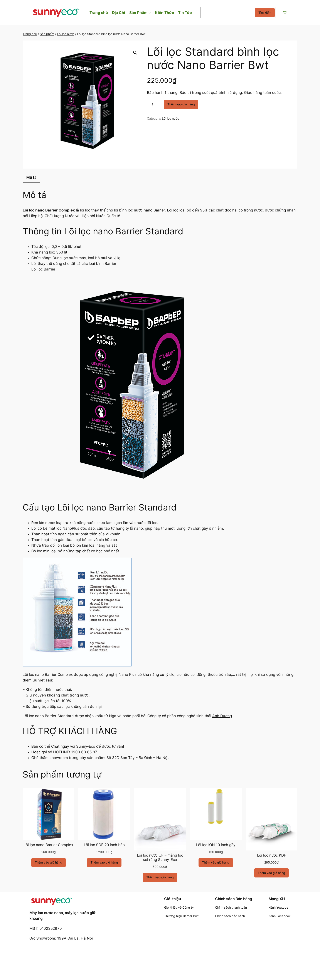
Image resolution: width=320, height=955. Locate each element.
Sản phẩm (47, 34)
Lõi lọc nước (65, 34)
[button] (135, 53)
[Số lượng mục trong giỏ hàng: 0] (284, 12)
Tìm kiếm (264, 12)
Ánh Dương (222, 716)
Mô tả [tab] (31, 177)
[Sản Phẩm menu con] (149, 13)
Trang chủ (30, 34)
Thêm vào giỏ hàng (181, 104)
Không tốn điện (39, 689)
